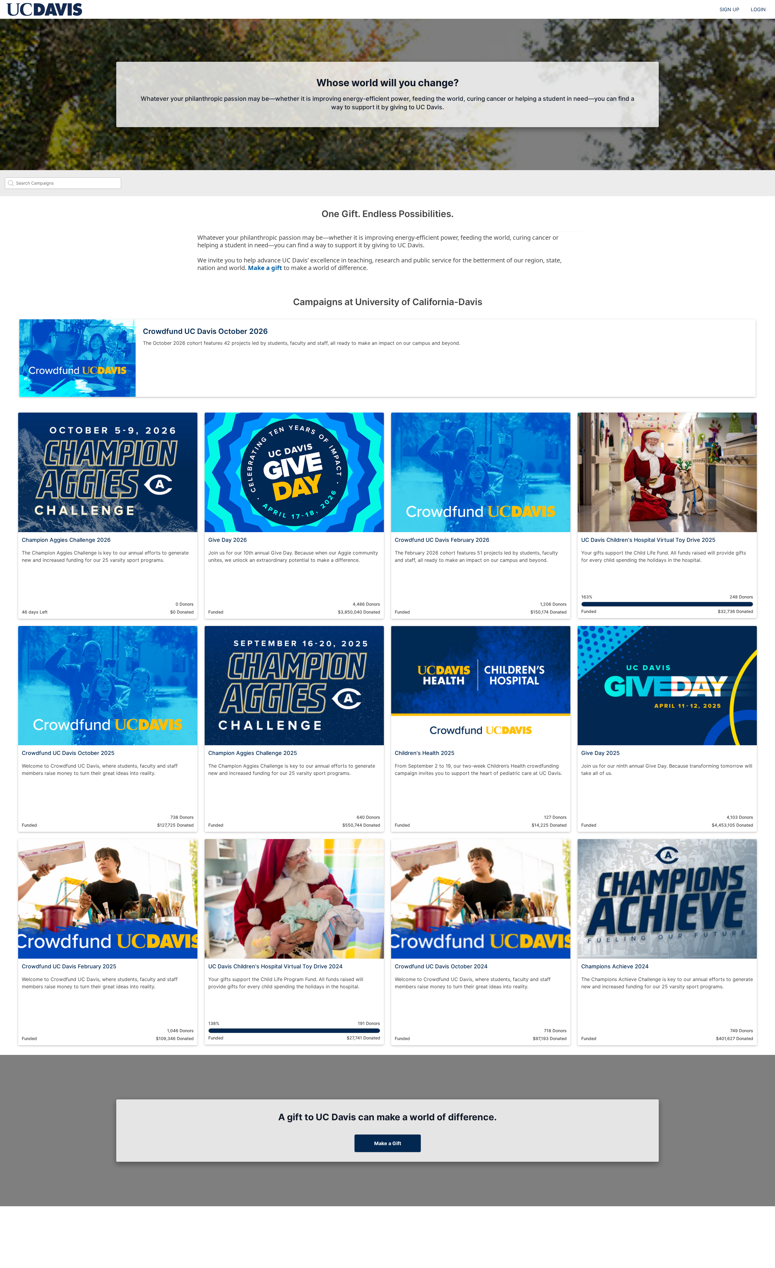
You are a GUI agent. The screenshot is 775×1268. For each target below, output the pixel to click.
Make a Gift (387, 1143)
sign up (729, 9)
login (758, 9)
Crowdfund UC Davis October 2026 (205, 331)
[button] (107, 516)
